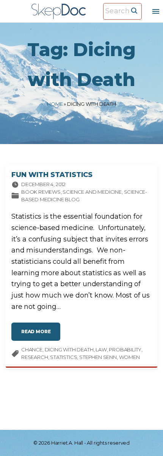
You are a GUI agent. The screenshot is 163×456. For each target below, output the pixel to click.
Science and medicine (92, 192)
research (34, 357)
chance (31, 349)
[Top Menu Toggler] (156, 11)
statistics (63, 357)
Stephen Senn (98, 357)
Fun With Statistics (51, 175)
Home (55, 104)
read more (40, 334)
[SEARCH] (134, 10)
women (129, 357)
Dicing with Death (69, 349)
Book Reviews (41, 192)
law (101, 349)
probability (125, 349)
